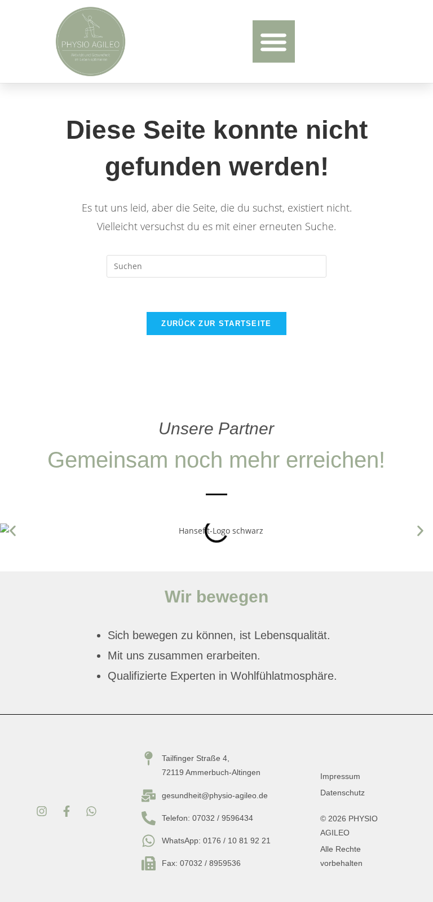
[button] (274, 41)
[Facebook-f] (66, 811)
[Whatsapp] (91, 811)
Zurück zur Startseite (216, 323)
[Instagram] (42, 811)
